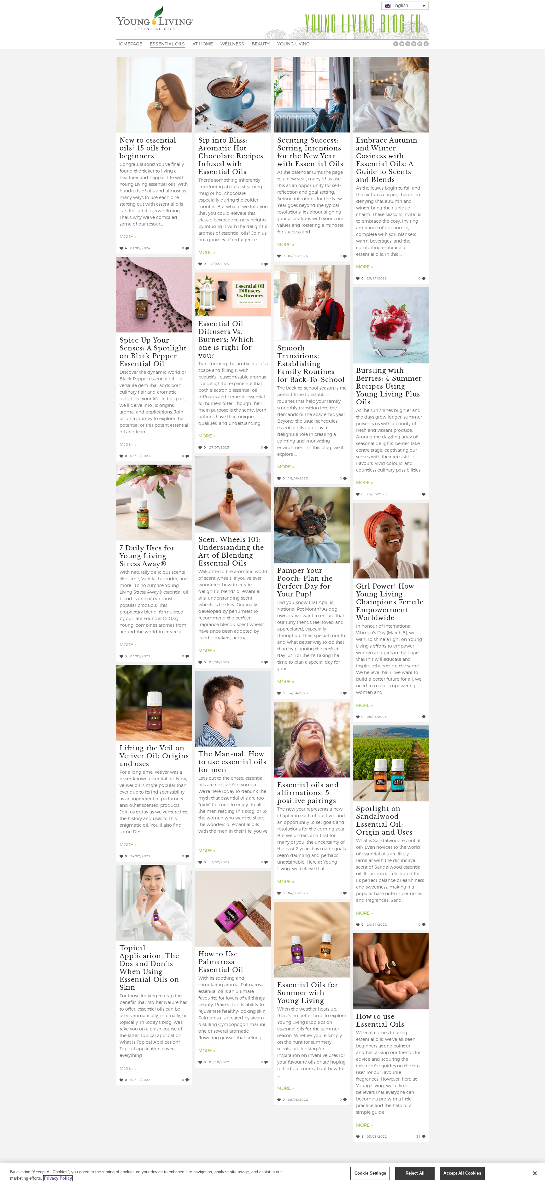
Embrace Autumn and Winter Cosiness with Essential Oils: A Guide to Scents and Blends (387, 159)
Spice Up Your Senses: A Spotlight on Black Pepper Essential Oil (153, 351)
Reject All (415, 1173)
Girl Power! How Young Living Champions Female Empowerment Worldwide (390, 601)
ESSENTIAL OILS (167, 44)
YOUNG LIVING (293, 44)
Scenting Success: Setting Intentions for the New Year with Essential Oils (310, 151)
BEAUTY (261, 44)
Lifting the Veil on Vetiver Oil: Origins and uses (154, 755)
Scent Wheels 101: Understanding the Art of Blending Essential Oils (231, 551)
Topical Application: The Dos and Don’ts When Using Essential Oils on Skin (149, 967)
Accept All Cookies (462, 1173)
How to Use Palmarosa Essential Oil (220, 961)
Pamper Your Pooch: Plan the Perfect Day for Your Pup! (305, 582)
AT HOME (202, 44)
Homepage (129, 44)
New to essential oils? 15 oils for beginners (148, 148)
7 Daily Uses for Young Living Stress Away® (147, 555)
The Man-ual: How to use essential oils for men (232, 761)
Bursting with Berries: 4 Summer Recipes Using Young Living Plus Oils (389, 386)
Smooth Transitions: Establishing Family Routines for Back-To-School (311, 363)
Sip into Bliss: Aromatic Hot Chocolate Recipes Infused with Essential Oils (230, 155)
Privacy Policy (58, 1178)
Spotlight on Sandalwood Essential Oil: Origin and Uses (384, 820)
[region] (272, 1174)
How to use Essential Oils (380, 1020)
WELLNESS (232, 44)
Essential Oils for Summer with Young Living (307, 992)
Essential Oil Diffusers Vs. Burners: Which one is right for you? (226, 339)
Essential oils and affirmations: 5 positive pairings (308, 792)
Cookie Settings (370, 1173)
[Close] (535, 1173)
